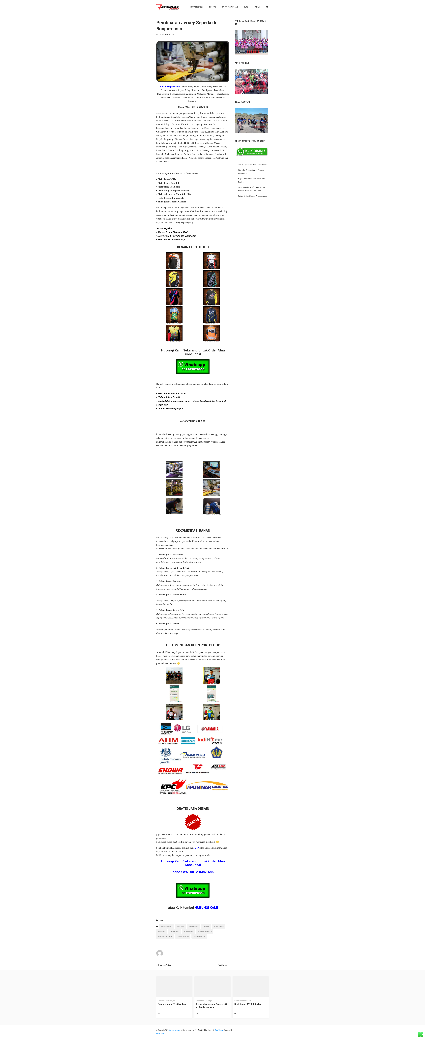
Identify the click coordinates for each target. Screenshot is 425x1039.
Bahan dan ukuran (230, 7)
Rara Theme (219, 1030)
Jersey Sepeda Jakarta (165, 936)
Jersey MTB (161, 931)
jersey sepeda (188, 931)
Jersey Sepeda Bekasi (204, 931)
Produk (212, 7)
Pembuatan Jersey (183, 936)
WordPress (160, 1034)
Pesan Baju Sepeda (199, 936)
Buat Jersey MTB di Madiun (172, 1004)
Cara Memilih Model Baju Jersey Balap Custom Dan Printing (251, 189)
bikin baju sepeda (166, 926)
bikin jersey (180, 926)
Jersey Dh (206, 926)
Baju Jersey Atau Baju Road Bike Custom (251, 180)
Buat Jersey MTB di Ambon (248, 1004)
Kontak (257, 7)
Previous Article (164, 965)
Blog (246, 7)
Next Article (222, 965)
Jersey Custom (193, 926)
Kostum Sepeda (196, 7)
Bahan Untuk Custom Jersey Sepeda (252, 195)
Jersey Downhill (218, 926)
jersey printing (174, 931)
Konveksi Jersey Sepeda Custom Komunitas (251, 172)
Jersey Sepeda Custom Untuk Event (252, 164)
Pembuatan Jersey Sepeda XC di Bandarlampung (211, 1005)
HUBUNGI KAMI (206, 907)
